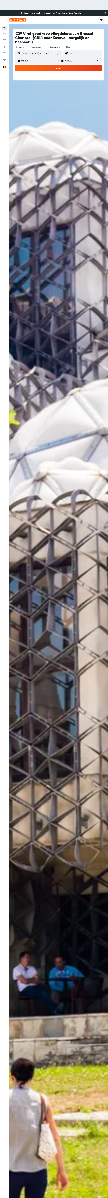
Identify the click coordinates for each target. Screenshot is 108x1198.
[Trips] (4, 59)
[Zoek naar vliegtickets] (4, 28)
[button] (105, 13)
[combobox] (55, 47)
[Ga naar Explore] (4, 46)
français (77, 13)
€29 (18, 33)
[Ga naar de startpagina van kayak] (17, 20)
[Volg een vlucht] (4, 52)
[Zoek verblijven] (4, 33)
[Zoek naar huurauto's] (4, 39)
